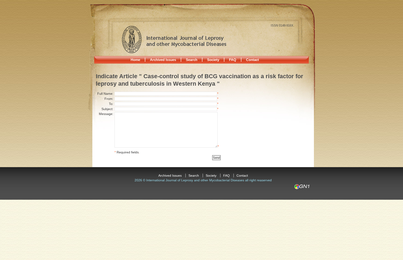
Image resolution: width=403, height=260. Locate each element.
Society (213, 60)
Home (135, 60)
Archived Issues (163, 60)
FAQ (232, 60)
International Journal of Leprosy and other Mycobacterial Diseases (174, 39)
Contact (252, 60)
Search (191, 60)
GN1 (301, 186)
